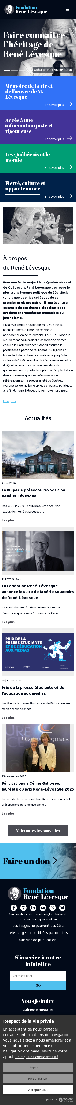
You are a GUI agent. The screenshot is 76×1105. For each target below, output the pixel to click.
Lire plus (9, 401)
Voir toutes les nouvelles (38, 830)
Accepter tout (38, 1089)
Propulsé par (50, 1099)
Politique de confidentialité (36, 1057)
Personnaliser (38, 1078)
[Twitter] (52, 908)
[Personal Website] (62, 908)
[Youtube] (43, 908)
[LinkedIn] (33, 908)
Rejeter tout (38, 1067)
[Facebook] (14, 908)
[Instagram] (23, 908)
